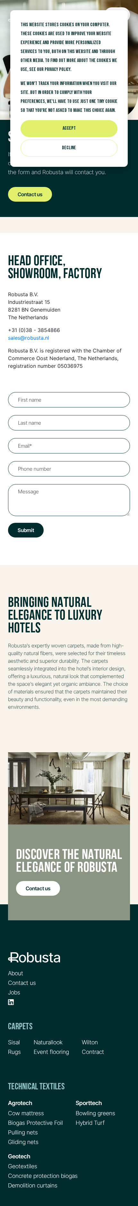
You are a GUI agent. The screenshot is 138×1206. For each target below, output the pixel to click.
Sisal (14, 1042)
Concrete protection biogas (43, 1175)
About (15, 973)
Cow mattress (26, 1113)
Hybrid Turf (90, 1122)
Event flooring (51, 1051)
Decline (69, 148)
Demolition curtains (32, 1185)
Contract (93, 1051)
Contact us (30, 194)
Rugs (14, 1051)
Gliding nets (23, 1142)
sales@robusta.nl (28, 338)
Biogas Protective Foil (35, 1122)
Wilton (90, 1042)
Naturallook (48, 1042)
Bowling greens (95, 1113)
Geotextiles (22, 1166)
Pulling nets (23, 1132)
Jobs (14, 992)
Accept (69, 128)
